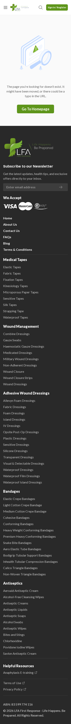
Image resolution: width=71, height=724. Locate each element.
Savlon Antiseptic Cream (19, 653)
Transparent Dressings (18, 457)
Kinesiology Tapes (15, 286)
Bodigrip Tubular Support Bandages (27, 555)
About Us (10, 224)
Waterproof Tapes (15, 317)
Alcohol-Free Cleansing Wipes (23, 597)
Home (7, 218)
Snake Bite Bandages (17, 543)
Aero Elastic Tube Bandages (22, 549)
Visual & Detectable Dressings (23, 463)
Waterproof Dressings (18, 469)
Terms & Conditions (17, 249)
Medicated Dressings (17, 352)
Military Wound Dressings (21, 359)
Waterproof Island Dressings (22, 482)
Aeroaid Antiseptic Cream (20, 590)
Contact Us (11, 230)
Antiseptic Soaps (14, 616)
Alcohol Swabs (13, 622)
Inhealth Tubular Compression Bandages (30, 561)
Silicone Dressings (15, 451)
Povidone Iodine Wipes (18, 647)
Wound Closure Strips (18, 378)
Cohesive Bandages (16, 517)
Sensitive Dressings (16, 444)
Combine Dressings (16, 334)
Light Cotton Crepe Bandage (22, 505)
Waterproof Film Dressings (21, 476)
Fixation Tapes (13, 279)
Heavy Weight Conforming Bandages (28, 530)
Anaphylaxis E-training (18, 672)
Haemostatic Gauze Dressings (23, 346)
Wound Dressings (15, 384)
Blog (6, 243)
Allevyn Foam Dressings (19, 400)
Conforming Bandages (18, 524)
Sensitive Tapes (13, 298)
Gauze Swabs (12, 340)
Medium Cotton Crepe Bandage (24, 511)
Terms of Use (12, 683)
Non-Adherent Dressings (20, 365)
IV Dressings (11, 425)
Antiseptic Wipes (14, 628)
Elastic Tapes (12, 267)
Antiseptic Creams (15, 603)
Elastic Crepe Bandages (19, 499)
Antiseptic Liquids (15, 609)
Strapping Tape (13, 311)
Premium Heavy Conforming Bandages (29, 536)
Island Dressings (14, 419)
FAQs (7, 237)
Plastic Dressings (14, 438)
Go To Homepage (35, 109)
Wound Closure (13, 371)
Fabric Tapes (12, 273)
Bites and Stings (14, 634)
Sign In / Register (57, 7)
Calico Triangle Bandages (20, 568)
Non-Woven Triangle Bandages (24, 574)
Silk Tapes (10, 305)
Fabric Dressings (14, 407)
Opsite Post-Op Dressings (21, 432)
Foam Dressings (14, 413)
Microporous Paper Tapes (20, 292)
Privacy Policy (12, 689)
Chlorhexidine (12, 641)
